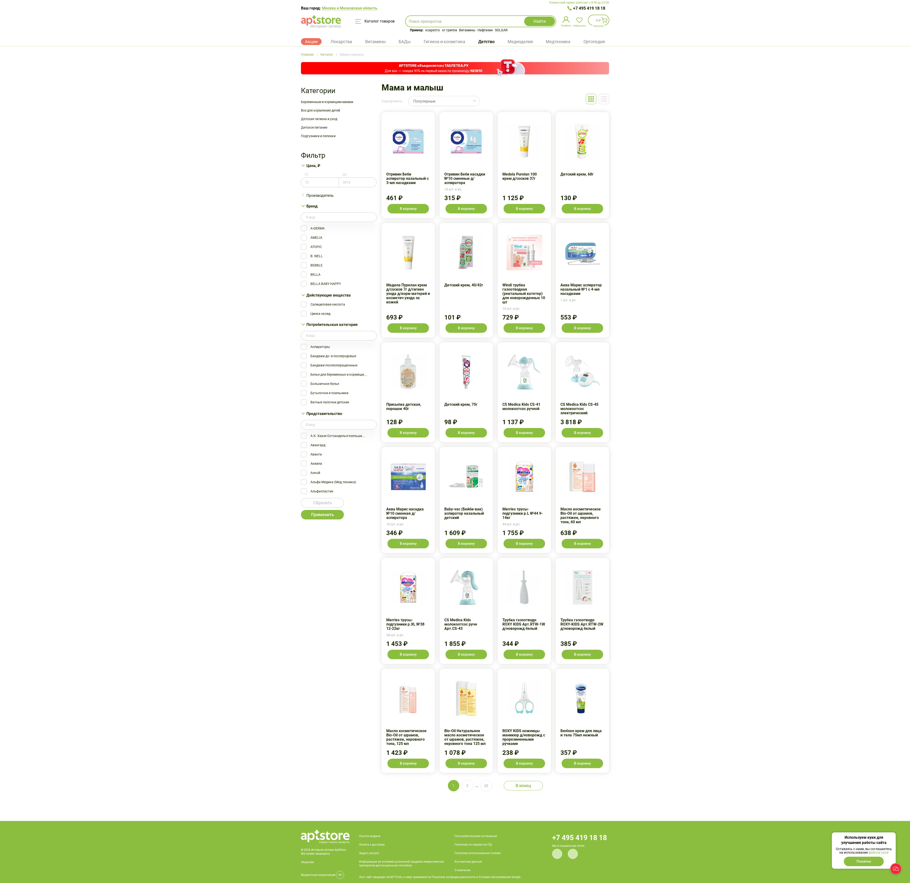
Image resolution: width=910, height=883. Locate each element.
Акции (311, 41)
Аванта (316, 454)
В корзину (408, 209)
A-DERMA (317, 228)
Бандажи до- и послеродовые (333, 356)
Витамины (467, 30)
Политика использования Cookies (477, 853)
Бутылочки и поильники (329, 393)
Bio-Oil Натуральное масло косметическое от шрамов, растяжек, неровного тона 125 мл (466, 721)
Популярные (424, 101)
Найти (539, 21)
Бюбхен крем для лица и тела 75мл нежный (582, 721)
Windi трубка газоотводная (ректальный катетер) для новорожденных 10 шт (524, 280)
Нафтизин (485, 30)
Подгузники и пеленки (318, 136)
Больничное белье (324, 384)
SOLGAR (501, 30)
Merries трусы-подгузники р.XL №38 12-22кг (408, 611)
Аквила (316, 463)
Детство (486, 41)
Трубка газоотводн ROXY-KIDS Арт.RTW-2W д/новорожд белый (582, 611)
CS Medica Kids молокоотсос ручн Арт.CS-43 (466, 611)
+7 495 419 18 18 (589, 8)
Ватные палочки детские (329, 402)
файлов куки (878, 852)
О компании (463, 870)
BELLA (315, 274)
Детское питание (314, 127)
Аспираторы (320, 347)
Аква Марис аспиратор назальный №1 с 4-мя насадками (582, 280)
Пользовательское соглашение (476, 836)
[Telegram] (573, 854)
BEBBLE (316, 265)
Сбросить (322, 502)
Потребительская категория (332, 324)
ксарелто (432, 30)
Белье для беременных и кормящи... (338, 374)
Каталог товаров (379, 21)
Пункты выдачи (369, 836)
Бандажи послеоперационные (333, 365)
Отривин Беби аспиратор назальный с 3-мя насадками (408, 165)
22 (486, 786)
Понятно (863, 861)
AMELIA (316, 237)
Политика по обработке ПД (473, 844)
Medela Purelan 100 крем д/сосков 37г (524, 165)
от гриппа (449, 30)
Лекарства (341, 41)
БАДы (405, 41)
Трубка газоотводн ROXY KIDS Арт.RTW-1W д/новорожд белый (524, 611)
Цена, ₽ (313, 165)
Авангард (317, 445)
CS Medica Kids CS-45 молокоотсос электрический (582, 392)
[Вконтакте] (557, 854)
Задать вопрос (369, 853)
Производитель (320, 195)
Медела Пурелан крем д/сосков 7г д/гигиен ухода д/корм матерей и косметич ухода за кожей (408, 280)
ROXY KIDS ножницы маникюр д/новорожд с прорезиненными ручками (524, 721)
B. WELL (316, 256)
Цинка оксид (320, 313)
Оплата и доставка (372, 844)
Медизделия (520, 41)
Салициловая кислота (327, 304)
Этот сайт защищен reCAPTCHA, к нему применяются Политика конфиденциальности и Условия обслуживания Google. (440, 877)
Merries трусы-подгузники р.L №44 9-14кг (524, 500)
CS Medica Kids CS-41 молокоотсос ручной (524, 392)
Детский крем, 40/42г (466, 280)
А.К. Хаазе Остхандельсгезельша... (337, 436)
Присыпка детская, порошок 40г (408, 392)
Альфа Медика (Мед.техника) (333, 482)
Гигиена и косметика (444, 41)
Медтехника (558, 41)
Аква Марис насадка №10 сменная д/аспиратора (408, 500)
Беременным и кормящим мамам (327, 102)
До (344, 174)
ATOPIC (316, 247)
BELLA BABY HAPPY (325, 284)
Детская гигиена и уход (319, 119)
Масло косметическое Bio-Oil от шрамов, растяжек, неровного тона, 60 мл (582, 500)
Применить (322, 514)
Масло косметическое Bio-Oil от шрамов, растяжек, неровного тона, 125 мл (408, 721)
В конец (523, 785)
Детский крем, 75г (466, 392)
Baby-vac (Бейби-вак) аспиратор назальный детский (466, 500)
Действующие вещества (328, 295)
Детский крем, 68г (582, 165)
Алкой (315, 473)
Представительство (324, 413)
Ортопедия (594, 41)
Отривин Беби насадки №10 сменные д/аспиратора (466, 165)
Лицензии (307, 862)
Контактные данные (468, 861)
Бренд (312, 206)
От (307, 174)
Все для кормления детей (320, 110)
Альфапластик (321, 491)
